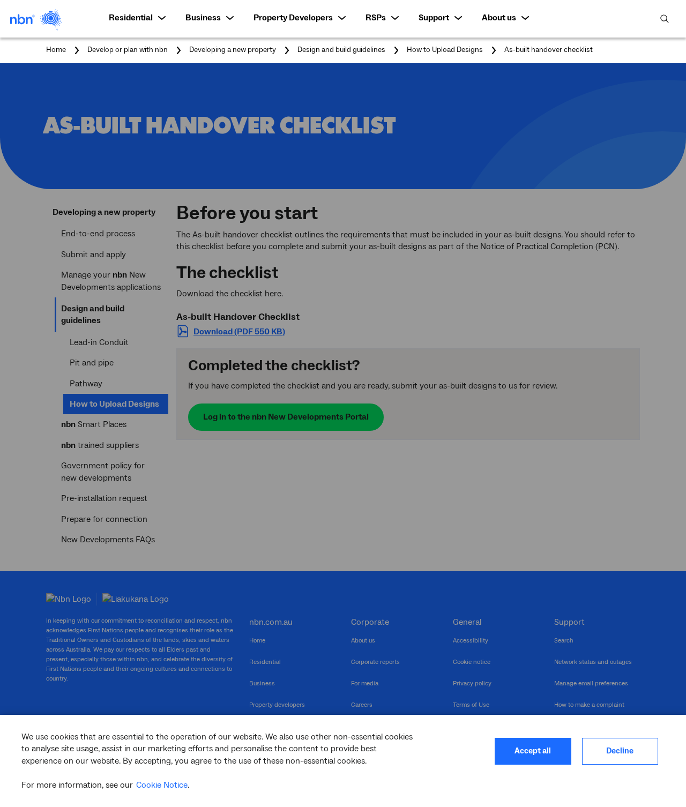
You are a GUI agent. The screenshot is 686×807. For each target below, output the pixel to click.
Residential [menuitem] (131, 17)
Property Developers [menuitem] (293, 17)
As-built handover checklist (548, 50)
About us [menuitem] (499, 17)
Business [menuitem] (203, 17)
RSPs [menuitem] (376, 17)
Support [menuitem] (434, 17)
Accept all (532, 751)
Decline (619, 751)
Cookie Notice (162, 785)
